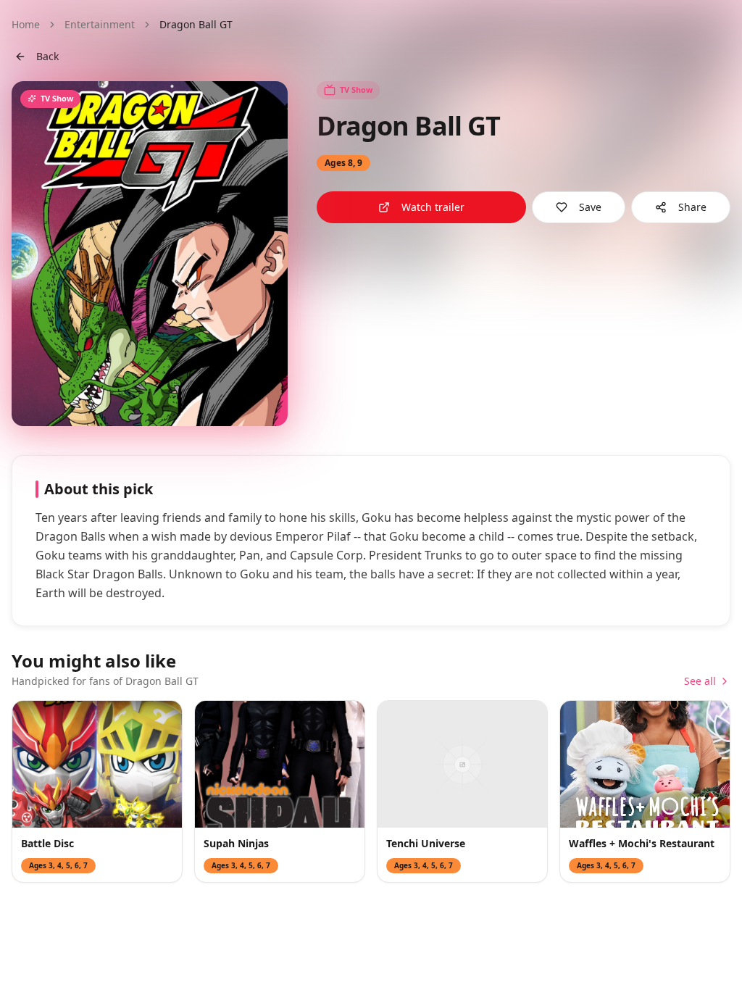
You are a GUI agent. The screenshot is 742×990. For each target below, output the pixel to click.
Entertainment (99, 24)
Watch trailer (432, 207)
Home (26, 24)
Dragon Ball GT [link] (196, 24)
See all (700, 681)
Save (590, 207)
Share (692, 207)
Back (47, 56)
